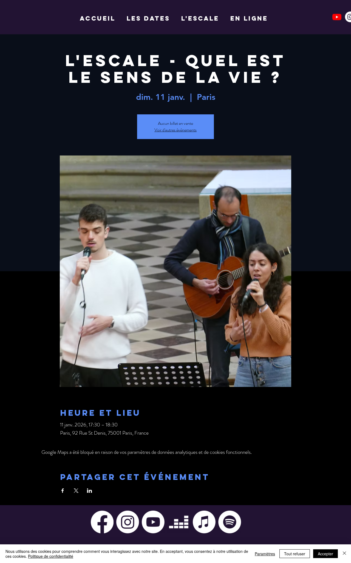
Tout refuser (294, 553)
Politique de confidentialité (50, 556)
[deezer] (178, 522)
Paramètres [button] (265, 553)
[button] (201, 18)
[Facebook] (102, 522)
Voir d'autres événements (175, 130)
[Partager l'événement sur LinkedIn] (89, 490)
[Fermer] (344, 554)
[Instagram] (127, 522)
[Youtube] (337, 17)
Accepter (325, 553)
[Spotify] (229, 522)
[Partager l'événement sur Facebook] (62, 490)
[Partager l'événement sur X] (76, 490)
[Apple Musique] (204, 522)
